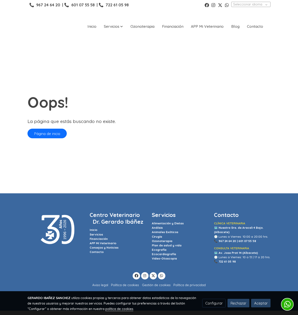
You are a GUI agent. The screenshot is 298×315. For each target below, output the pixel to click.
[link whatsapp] (227, 5)
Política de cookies (125, 285)
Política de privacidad (189, 285)
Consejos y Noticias (104, 247)
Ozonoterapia (162, 241)
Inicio (93, 230)
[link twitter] (220, 5)
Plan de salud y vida (167, 245)
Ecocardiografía (164, 254)
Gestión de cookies (156, 285)
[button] (113, 26)
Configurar (214, 303)
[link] (42, 26)
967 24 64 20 (48, 4)
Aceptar (261, 303)
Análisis (157, 227)
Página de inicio (47, 133)
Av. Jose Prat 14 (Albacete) (238, 252)
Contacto (97, 252)
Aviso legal (100, 285)
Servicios (96, 234)
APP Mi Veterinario (103, 243)
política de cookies (119, 309)
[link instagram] (213, 5)
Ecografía (159, 249)
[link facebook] (207, 5)
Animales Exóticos (165, 232)
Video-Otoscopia (164, 258)
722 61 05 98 (117, 4)
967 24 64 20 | (228, 241)
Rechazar (238, 303)
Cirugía (157, 236)
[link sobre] (56, 230)
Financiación (99, 239)
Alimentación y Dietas (168, 223)
